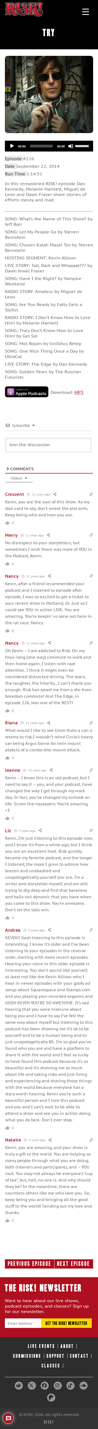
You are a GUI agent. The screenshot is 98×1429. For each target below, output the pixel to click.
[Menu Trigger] (85, 11)
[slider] (82, 145)
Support (56, 1356)
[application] (49, 146)
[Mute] (71, 146)
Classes (51, 1365)
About (67, 1346)
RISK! (49, 1422)
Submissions (27, 1356)
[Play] (12, 146)
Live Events (41, 1346)
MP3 (79, 392)
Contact (79, 1356)
